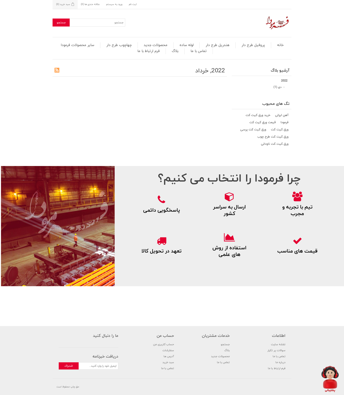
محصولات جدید (155, 45)
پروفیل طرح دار (253, 45)
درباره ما (280, 362)
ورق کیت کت (279, 129)
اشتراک (68, 366)
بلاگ (175, 51)
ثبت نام (133, 4)
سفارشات (168, 350)
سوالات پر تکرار (276, 350)
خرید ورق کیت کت (258, 115)
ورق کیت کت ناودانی (274, 144)
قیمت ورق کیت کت (262, 122)
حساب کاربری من (163, 344)
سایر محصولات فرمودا (77, 45)
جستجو (61, 23)
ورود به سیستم (114, 4)
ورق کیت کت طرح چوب (272, 137)
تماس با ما (199, 51)
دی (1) (277, 87)
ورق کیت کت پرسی (253, 129)
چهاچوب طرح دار (119, 45)
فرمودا (284, 122)
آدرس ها (169, 356)
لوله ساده (187, 45)
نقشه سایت (278, 344)
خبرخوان (57, 70)
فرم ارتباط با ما (148, 51)
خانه (280, 45)
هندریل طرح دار (217, 45)
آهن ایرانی (281, 115)
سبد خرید (168, 362)
